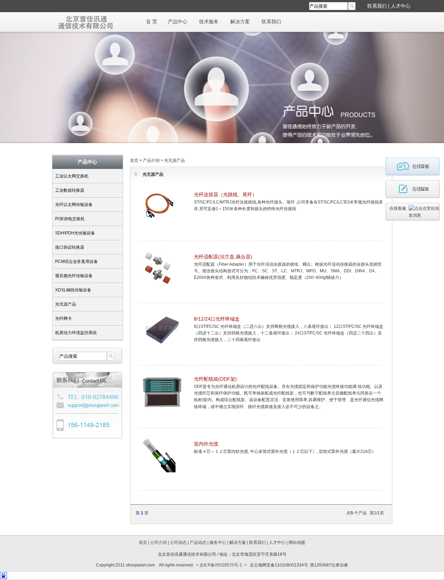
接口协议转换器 (69, 247)
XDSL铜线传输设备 (73, 290)
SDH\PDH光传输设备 (75, 233)
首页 (134, 160)
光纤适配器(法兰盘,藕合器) (223, 256)
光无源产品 (65, 304)
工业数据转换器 (69, 190)
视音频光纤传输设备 (74, 275)
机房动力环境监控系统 (76, 332)
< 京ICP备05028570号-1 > (221, 565)
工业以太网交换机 (71, 176)
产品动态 (198, 542)
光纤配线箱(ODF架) (215, 379)
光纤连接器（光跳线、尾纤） (225, 194)
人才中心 (400, 6)
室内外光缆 (206, 444)
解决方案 (240, 21)
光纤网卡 (63, 318)
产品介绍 (151, 160)
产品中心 (177, 21)
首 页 (151, 21)
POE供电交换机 (70, 218)
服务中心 (218, 542)
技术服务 (209, 21)
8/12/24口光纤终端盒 (217, 319)
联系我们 (377, 6)
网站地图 (297, 542)
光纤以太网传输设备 (74, 204)
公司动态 (178, 542)
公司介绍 (158, 542)
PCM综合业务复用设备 (76, 261)
